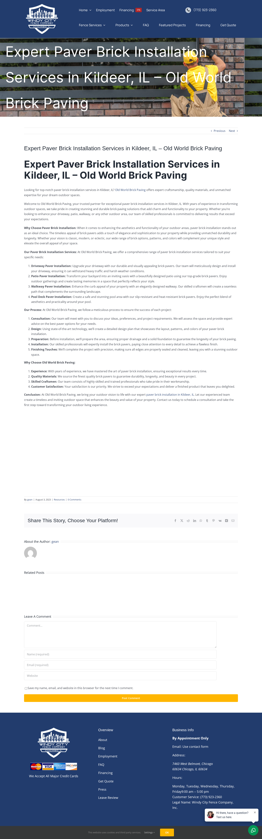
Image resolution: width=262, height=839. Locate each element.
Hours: (177, 777)
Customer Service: (185, 797)
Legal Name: (181, 802)
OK (167, 832)
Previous (219, 131)
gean (29, 499)
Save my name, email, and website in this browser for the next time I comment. (80, 688)
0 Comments (74, 499)
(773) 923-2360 (204, 10)
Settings (148, 832)
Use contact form (195, 746)
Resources (59, 499)
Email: (177, 746)
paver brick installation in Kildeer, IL (170, 395)
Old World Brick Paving (130, 190)
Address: (178, 755)
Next (232, 131)
